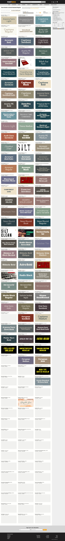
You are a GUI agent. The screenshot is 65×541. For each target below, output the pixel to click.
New (9, 4)
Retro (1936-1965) (57, 18)
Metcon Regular (37, 174)
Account (47, 537)
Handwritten (35, 4)
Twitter (8, 538)
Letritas (48, 270)
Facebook (8, 536)
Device (44, 418)
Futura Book (20, 57)
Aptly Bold (19, 376)
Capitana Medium (37, 312)
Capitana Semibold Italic (4, 89)
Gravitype (9, 131)
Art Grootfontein (26, 503)
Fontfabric (44, 206)
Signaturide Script (3, 142)
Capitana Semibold (20, 36)
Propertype (37, 164)
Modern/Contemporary (58, 12)
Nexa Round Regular (38, 217)
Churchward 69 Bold (38, 259)
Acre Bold (2, 450)
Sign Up (45, 529)
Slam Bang (25, 142)
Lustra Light (36, 429)
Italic (63, 22)
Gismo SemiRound (37, 291)
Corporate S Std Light (21, 461)
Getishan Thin (37, 238)
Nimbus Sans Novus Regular (22, 450)
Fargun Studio (26, 397)
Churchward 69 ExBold (21, 174)
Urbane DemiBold (3, 429)
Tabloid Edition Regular (38, 344)
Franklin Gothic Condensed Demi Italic (6, 471)
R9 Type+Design (26, 185)
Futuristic (56, 14)
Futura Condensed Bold (38, 482)
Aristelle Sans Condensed (21, 110)
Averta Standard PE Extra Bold (39, 376)
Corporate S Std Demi (38, 461)
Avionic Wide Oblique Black (39, 110)
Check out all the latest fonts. (35, 8)
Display (28, 4)
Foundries (47, 536)
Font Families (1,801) (5, 10)
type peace (43, 25)
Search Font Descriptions (56, 9)
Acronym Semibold (3, 78)
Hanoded (25, 365)
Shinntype (23, 376)
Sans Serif (14, 4)
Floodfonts (8, 25)
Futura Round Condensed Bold (5, 482)
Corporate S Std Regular (4, 461)
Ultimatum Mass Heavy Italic (22, 429)
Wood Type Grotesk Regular (38, 365)
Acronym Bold (3, 36)
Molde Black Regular (4, 291)
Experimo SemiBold (20, 185)
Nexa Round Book (20, 217)
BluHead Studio (12, 174)
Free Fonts (38, 537)
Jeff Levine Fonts (9, 344)
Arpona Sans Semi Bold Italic (39, 323)
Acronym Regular (3, 163)
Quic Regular (3, 514)
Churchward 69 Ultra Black (4, 270)
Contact (56, 537)
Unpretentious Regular (21, 344)
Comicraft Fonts (43, 174)
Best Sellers (38, 535)
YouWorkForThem (28, 110)
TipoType (7, 206)
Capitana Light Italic (38, 36)
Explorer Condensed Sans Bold (22, 418)
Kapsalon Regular (20, 365)
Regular (59, 25)
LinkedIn (8, 537)
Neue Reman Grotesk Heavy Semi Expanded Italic (42, 163)
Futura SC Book (20, 482)
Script (41, 4)
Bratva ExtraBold (20, 131)
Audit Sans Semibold (4, 131)
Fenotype (11, 110)
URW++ (30, 25)
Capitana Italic (20, 89)
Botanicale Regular (37, 514)
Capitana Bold (37, 78)
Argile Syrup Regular (21, 503)
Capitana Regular (3, 25)
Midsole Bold (3, 259)
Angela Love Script (20, 397)
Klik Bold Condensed (4, 418)
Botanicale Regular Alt (38, 25)
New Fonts (38, 536)
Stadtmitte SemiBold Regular (22, 291)
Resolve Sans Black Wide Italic (5, 110)
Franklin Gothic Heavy (38, 471)
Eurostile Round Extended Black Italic (40, 450)
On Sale (63, 27)
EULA (57, 535)
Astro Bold (19, 259)
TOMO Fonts (23, 259)
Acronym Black (20, 163)
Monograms (46, 4)
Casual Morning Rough (38, 185)
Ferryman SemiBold (20, 312)
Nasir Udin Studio (9, 503)
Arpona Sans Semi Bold (4, 323)
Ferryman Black (3, 312)
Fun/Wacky (56, 15)
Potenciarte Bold (3, 503)
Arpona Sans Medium (38, 89)
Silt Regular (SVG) (20, 142)
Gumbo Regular (37, 397)
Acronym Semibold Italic (38, 142)
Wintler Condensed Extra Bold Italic (23, 206)
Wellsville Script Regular (38, 57)
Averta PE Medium (37, 131)
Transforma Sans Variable (38, 206)
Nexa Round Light (3, 217)
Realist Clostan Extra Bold (21, 238)
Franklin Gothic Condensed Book (22, 471)
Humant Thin (3, 206)
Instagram (8, 535)
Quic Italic (36, 503)
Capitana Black (20, 78)
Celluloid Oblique (3, 344)
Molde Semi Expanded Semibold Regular (40, 270)
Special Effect (54, 4)
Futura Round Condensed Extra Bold (23, 25)
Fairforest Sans (3, 185)
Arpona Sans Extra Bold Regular (22, 323)
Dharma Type (40, 503)
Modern (23, 4)
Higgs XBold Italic (20, 514)
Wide (62, 25)
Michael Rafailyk (31, 206)
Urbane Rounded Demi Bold (38, 418)
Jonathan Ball (6, 450)
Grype (44, 110)
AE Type (7, 36)
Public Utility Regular (4, 376)
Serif (19, 4)
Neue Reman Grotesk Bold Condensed (6, 238)
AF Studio (44, 57)
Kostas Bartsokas (43, 131)
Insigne (9, 397)
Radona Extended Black (4, 397)
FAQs (57, 536)
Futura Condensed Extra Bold (5, 57)
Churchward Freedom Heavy (5, 174)
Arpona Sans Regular (4, 365)
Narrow (55, 25)
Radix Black (19, 270)
